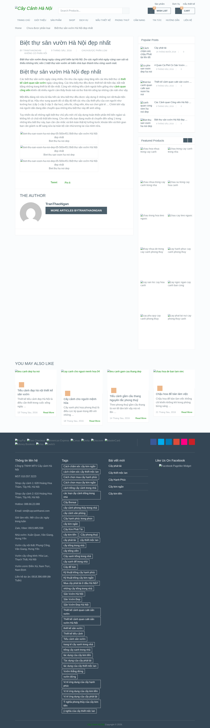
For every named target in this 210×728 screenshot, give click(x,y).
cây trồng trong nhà (73, 545)
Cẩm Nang (139, 20)
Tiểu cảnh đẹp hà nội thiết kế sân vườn (35, 392)
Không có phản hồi (35, 53)
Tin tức (157, 20)
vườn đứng (69, 676)
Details (153, 162)
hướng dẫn (172, 20)
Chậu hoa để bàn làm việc (172, 394)
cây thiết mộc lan (89, 540)
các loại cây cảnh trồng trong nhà (79, 495)
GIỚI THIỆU (40, 20)
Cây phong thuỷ (89, 534)
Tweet (54, 182)
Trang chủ (23, 20)
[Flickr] (184, 442)
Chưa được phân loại (38, 28)
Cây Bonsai (69, 502)
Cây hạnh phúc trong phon (77, 518)
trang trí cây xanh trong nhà (78, 644)
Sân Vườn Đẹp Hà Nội (76, 604)
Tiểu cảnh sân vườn (74, 639)
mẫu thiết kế (189, 4)
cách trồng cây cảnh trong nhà (79, 488)
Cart (185, 10)
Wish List (161, 10)
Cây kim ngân (116, 486)
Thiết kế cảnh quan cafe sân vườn (78, 612)
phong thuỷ (122, 20)
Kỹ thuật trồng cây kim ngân (78, 577)
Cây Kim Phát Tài (73, 529)
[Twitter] (161, 442)
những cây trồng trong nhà (77, 588)
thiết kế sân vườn (73, 628)
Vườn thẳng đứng (73, 671)
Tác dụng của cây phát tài (77, 660)
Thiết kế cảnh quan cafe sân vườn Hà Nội (78, 621)
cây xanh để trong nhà (75, 561)
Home (18, 28)
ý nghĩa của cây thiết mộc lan (79, 711)
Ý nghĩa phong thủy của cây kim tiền (80, 704)
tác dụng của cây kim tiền (77, 655)
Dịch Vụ (176, 4)
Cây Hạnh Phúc (117, 479)
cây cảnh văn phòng (74, 513)
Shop (72, 20)
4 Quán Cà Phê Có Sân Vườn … (170, 65)
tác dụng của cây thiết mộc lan (79, 666)
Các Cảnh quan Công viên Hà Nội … (172, 102)
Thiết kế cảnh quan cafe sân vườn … (173, 81)
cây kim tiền (69, 534)
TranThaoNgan (32, 50)
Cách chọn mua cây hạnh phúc (80, 477)
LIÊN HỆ (188, 20)
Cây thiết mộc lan (118, 473)
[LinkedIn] (169, 442)
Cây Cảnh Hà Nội (95, 724)
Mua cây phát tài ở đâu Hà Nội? (80, 583)
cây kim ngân (70, 524)
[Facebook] (153, 442)
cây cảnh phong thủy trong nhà (80, 507)
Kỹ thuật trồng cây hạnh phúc (79, 572)
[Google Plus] (176, 442)
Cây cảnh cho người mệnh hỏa (80, 401)
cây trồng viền (71, 551)
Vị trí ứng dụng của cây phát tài (80, 696)
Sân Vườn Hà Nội (73, 594)
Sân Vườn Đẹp (71, 599)
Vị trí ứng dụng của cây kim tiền (80, 691)
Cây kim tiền (115, 493)
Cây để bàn (69, 567)
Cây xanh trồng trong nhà (77, 556)
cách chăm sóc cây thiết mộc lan (81, 471)
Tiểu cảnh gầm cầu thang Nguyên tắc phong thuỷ (125, 398)
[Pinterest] (192, 442)
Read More (48, 412)
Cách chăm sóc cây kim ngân (79, 466)
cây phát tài (69, 540)
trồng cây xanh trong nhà (76, 649)
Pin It (67, 182)
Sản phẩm (160, 4)
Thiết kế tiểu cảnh (73, 633)
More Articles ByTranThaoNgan (76, 210)
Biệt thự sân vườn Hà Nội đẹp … (170, 119)
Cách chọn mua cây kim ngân (79, 482)
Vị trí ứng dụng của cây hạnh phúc (79, 684)
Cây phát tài (160, 47)
